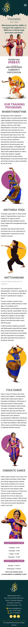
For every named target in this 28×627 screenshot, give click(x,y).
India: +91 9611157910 (15, 610)
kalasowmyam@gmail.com (15, 608)
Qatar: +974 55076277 (14, 613)
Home (11, 22)
